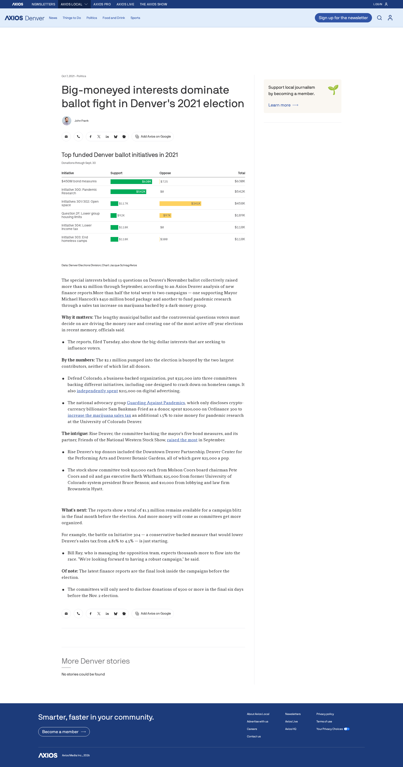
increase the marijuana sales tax (99, 416)
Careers (252, 729)
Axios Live (125, 4)
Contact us (254, 736)
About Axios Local (258, 714)
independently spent (97, 391)
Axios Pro (102, 4)
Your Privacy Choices (329, 729)
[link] (66, 136)
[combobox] (74, 4)
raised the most (182, 440)
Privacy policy (325, 714)
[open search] (379, 18)
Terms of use (324, 721)
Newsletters (43, 4)
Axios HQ (290, 729)
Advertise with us (257, 721)
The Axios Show (153, 4)
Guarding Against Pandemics (156, 403)
